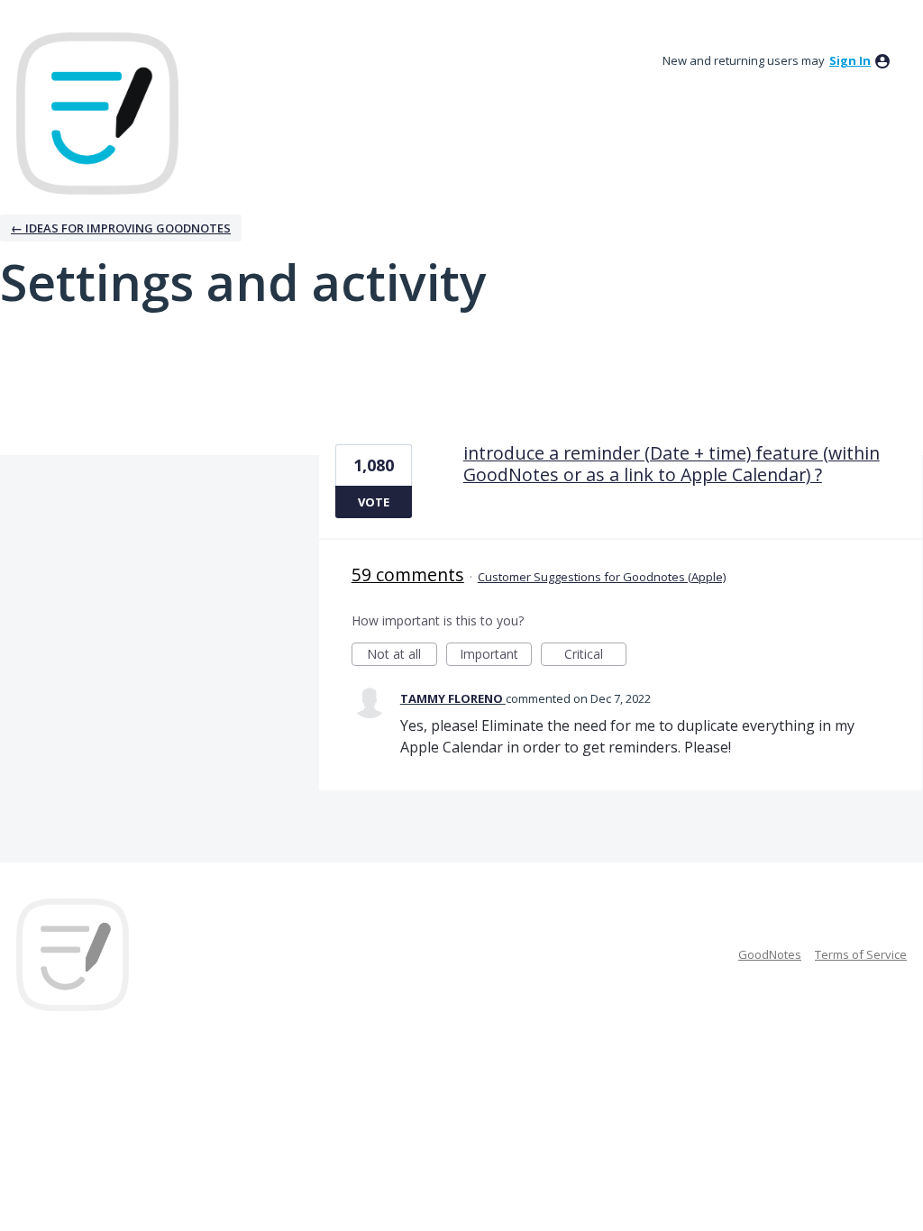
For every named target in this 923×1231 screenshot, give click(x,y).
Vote (373, 502)
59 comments (408, 574)
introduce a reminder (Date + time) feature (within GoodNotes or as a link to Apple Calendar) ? (671, 464)
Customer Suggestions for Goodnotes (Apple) (602, 577)
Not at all (402, 655)
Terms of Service (861, 954)
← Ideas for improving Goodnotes (121, 228)
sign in (850, 60)
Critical (595, 655)
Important (496, 655)
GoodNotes (769, 954)
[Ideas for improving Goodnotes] (97, 113)
